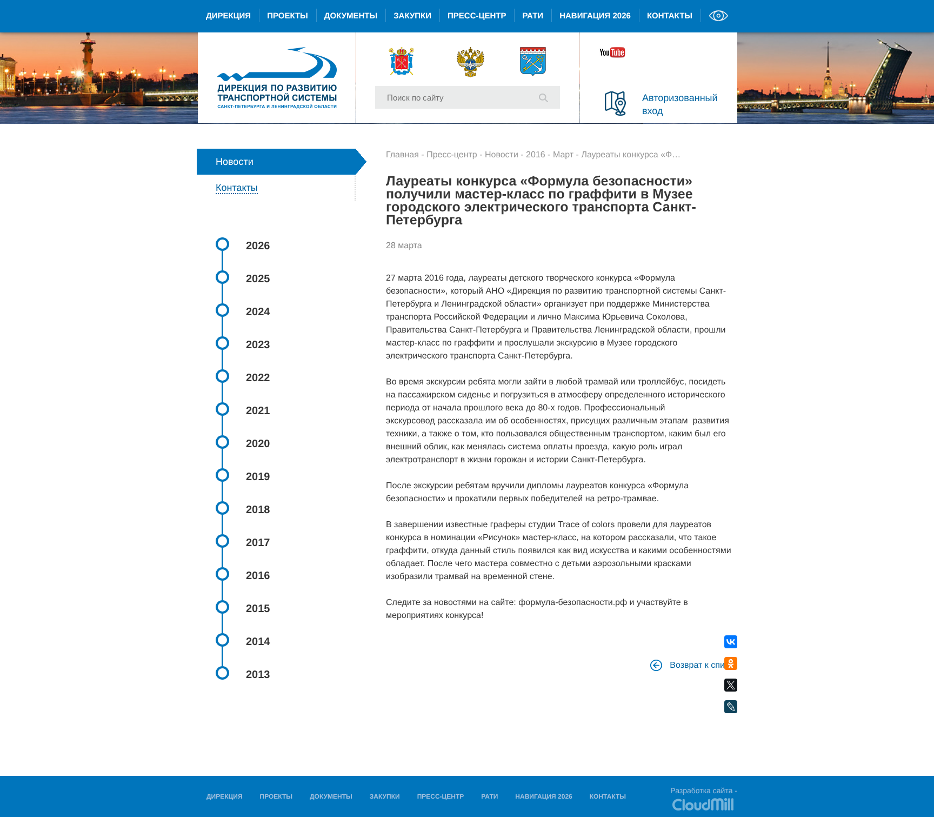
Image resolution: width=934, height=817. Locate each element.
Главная (402, 155)
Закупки (412, 16)
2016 (535, 155)
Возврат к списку (702, 665)
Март (563, 155)
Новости (501, 155)
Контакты (669, 16)
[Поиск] (543, 97)
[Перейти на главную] (277, 78)
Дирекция (228, 16)
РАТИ (532, 16)
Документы (350, 16)
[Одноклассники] (730, 663)
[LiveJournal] (730, 707)
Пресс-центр (477, 16)
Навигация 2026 (595, 16)
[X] (730, 685)
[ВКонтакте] (730, 642)
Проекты (287, 16)
